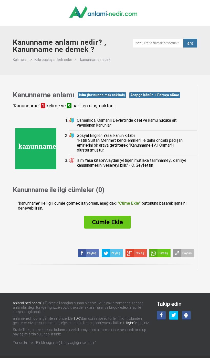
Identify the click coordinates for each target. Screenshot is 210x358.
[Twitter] (173, 315)
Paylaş (187, 253)
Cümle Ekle (107, 222)
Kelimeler (20, 60)
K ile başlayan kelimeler (53, 60)
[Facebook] (161, 315)
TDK (76, 318)
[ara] (159, 42)
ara (190, 43)
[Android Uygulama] (186, 315)
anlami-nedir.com (27, 303)
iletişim (128, 323)
